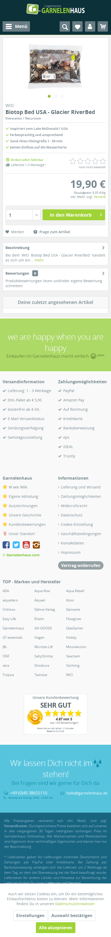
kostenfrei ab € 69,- (24, 409)
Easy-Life (9, 618)
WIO (69, 674)
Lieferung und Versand (81, 487)
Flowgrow (73, 618)
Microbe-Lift (43, 646)
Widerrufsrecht (74, 505)
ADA (6, 590)
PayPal (68, 390)
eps (66, 437)
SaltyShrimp (43, 656)
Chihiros (9, 609)
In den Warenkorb (71, 215)
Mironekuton (76, 646)
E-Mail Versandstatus (26, 418)
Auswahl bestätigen (71, 915)
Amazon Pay (73, 399)
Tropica (8, 674)
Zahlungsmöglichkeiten (81, 496)
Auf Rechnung (75, 409)
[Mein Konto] (90, 26)
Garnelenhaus (13, 628)
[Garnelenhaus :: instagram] (36, 545)
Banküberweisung (78, 427)
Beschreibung (17, 247)
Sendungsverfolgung (26, 427)
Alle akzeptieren (55, 928)
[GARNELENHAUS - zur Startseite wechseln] (55, 9)
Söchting (73, 665)
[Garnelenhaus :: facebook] (7, 545)
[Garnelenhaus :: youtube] (27, 545)
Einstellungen (30, 915)
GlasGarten (74, 628)
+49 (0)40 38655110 (28, 793)
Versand (100, 197)
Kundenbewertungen (27, 524)
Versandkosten (15, 826)
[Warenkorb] (103, 26)
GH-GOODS (43, 628)
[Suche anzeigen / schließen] (65, 26)
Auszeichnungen (23, 505)
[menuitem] (16, 26)
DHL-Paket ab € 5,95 (25, 399)
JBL (5, 646)
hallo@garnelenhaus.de (87, 793)
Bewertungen (17, 273)
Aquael (39, 600)
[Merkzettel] (77, 26)
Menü (21, 26)
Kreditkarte (73, 418)
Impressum (71, 552)
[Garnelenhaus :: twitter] (17, 545)
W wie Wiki (18, 487)
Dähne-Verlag (44, 609)
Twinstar (40, 674)
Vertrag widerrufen (80, 565)
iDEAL (68, 446)
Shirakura (41, 665)
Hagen (39, 637)
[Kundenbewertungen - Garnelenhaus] (55, 717)
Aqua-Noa (42, 590)
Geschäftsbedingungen (81, 533)
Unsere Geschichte (25, 515)
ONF (6, 656)
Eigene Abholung (23, 496)
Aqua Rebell (75, 590)
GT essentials (12, 637)
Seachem (73, 656)
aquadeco (10, 600)
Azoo (70, 600)
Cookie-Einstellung (77, 524)
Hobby (71, 637)
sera (6, 665)
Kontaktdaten (72, 543)
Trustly (69, 455)
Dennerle (73, 609)
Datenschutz (72, 515)
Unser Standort (22, 533)
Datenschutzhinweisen (75, 903)
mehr (39, 260)
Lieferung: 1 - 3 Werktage (29, 390)
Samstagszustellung (25, 437)
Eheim (39, 618)
